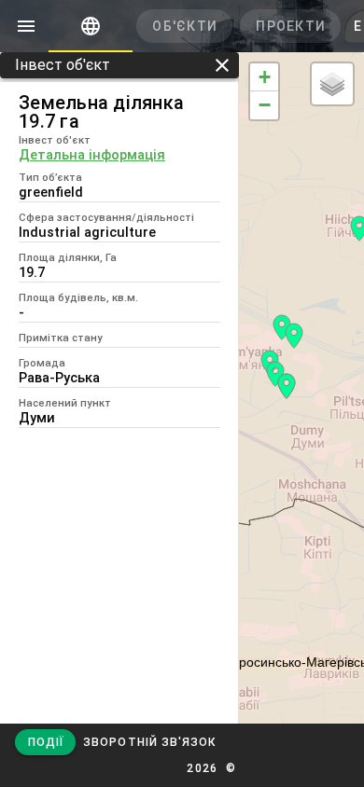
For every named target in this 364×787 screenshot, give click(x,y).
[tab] (91, 26)
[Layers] (332, 83)
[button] (149, 742)
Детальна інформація (92, 154)
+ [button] (265, 77)
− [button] (265, 105)
